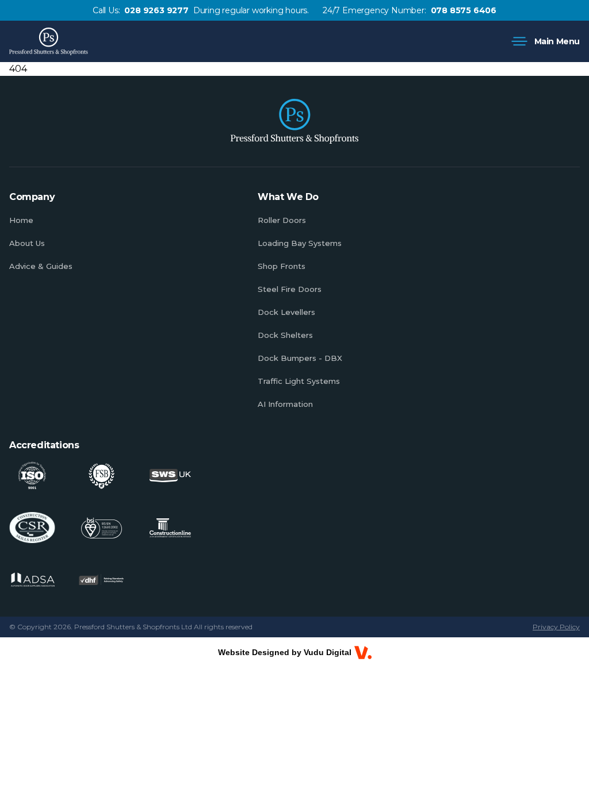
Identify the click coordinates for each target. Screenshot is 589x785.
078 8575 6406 (463, 10)
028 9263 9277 (156, 10)
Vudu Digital (327, 652)
